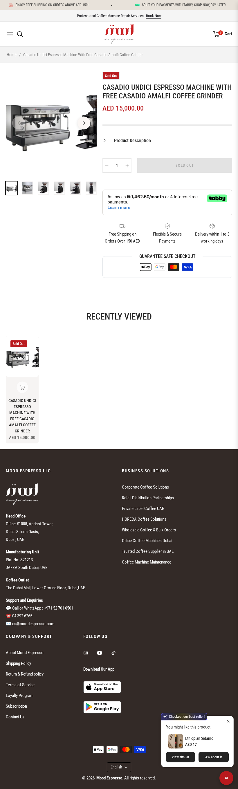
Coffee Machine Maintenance (146, 562)
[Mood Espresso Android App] (102, 707)
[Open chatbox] (226, 778)
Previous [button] (18, 123)
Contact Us (15, 717)
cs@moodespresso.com (33, 623)
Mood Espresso (109, 778)
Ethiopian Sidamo (199, 738)
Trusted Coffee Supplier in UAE (148, 551)
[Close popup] (228, 721)
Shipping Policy (18, 663)
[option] (51, 119)
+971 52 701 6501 (58, 608)
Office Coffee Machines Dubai (147, 540)
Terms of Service (20, 684)
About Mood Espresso (25, 652)
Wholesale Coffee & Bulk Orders (149, 530)
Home (12, 54)
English (116, 767)
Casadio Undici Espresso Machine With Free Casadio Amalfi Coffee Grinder (22, 415)
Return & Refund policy (25, 674)
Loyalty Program (19, 695)
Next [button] (83, 123)
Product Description (132, 140)
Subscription (16, 706)
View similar (180, 757)
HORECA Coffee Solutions (144, 519)
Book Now (153, 16)
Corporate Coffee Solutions (145, 487)
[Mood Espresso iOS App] (102, 686)
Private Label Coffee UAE (143, 508)
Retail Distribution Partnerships (148, 497)
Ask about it (213, 757)
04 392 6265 (22, 616)
